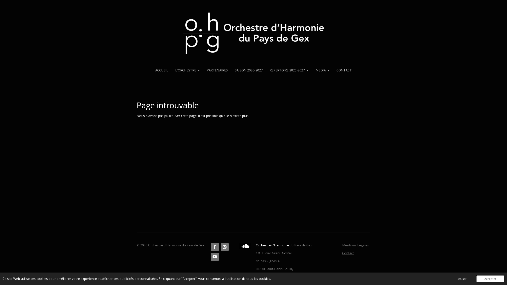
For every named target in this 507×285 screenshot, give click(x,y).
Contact (348, 253)
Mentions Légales (355, 245)
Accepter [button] (490, 279)
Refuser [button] (461, 279)
